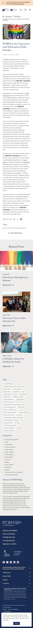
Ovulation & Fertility (24, 412)
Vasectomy (19, 428)
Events (5, 228)
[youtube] (18, 562)
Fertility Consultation (18, 396)
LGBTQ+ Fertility (9, 464)
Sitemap (5, 609)
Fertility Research (20, 399)
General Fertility (9, 457)
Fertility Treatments (8, 402)
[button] (3, 3)
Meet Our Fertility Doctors (10, 409)
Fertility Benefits (23, 394)
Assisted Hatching (8, 383)
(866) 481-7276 (10, 537)
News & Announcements (10, 412)
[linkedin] (21, 219)
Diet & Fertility (6, 389)
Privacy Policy (7, 611)
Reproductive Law (8, 422)
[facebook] (14, 219)
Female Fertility (9, 444)
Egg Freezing (16, 391)
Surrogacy (18, 422)
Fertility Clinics (7, 396)
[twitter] (17, 219)
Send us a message (9, 534)
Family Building (7, 394)
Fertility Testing (9, 449)
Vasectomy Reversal (8, 430)
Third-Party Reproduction (18, 228)
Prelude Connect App (18, 4)
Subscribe (6, 544)
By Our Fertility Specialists (11, 439)
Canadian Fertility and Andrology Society (14, 386)
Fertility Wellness (9, 454)
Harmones (7, 459)
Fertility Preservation (10, 447)
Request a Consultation (10, 530)
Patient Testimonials (8, 415)
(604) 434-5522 (10, 540)
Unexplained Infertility (8, 428)
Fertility (15, 394)
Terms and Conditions (13, 609)
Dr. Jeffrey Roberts (17, 389)
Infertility (7, 462)
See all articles (16, 233)
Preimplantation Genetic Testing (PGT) (13, 417)
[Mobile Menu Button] (30, 9)
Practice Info (19, 415)
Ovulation (7, 469)
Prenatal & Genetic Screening (11, 420)
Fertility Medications (8, 399)
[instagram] (11, 562)
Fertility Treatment (9, 452)
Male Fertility (21, 407)
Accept (16, 623)
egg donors (26, 162)
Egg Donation (7, 391)
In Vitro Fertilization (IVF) (9, 407)
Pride (8, 228)
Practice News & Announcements (14, 472)
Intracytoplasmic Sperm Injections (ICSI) (14, 404)
